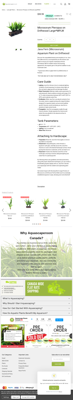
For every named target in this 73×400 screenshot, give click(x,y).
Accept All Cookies (28, 397)
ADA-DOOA (38, 4)
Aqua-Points (22, 370)
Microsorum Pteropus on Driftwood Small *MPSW (63, 216)
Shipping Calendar (7, 371)
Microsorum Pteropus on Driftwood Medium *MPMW (27, 216)
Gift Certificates (6, 376)
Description (41, 186)
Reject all (16, 397)
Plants (46, 4)
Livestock (4, 368)
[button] (36, 298)
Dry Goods (5, 366)
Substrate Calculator (24, 358)
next (70, 210)
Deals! (30, 4)
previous (3, 210)
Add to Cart (45, 207)
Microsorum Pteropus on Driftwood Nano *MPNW (45, 216)
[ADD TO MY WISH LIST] (14, 201)
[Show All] (54, 4)
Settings (6, 397)
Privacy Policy (22, 363)
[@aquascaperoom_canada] (12, 320)
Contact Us (22, 360)
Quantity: (40, 39)
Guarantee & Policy (7, 374)
